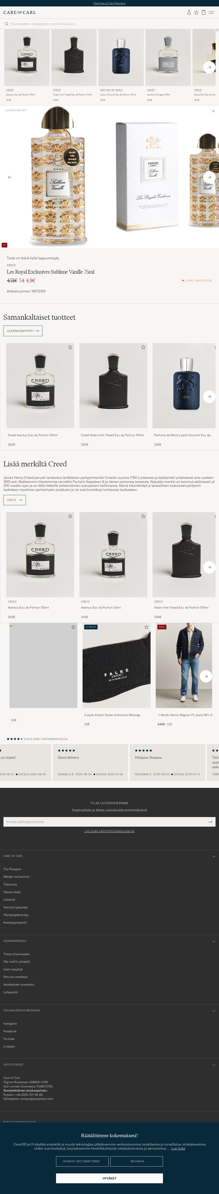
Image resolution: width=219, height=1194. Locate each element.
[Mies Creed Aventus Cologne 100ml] (168, 57)
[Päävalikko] (211, 12)
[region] (109, 762)
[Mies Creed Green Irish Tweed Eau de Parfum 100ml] (74, 57)
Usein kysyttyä (13, 969)
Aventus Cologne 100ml (158, 94)
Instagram (10, 1023)
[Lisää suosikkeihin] (69, 348)
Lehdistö (9, 900)
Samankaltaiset (39, 317)
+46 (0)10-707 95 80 (29, 1095)
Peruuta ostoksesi (15, 977)
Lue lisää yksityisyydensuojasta (109, 831)
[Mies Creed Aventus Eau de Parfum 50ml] (113, 554)
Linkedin (9, 1046)
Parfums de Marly (111, 90)
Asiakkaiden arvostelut (18, 984)
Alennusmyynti (15, 110)
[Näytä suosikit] (196, 12)
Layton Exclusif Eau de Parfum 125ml (118, 94)
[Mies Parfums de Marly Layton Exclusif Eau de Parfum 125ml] (121, 57)
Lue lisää (178, 1148)
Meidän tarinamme (16, 877)
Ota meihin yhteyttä (16, 961)
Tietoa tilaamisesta (16, 954)
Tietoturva (10, 884)
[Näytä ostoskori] (203, 12)
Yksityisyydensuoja (15, 915)
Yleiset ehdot (12, 892)
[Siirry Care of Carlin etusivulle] (19, 12)
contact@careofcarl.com (36, 1099)
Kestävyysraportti (15, 922)
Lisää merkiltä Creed (35, 463)
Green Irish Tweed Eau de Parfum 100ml (72, 94)
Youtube (8, 1039)
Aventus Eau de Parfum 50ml (101, 607)
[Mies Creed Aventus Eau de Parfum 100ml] (27, 57)
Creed (10, 90)
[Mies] (43, 665)
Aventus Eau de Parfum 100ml (20, 94)
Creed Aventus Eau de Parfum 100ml (33, 435)
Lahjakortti (10, 992)
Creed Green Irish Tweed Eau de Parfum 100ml (112, 435)
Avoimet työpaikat (15, 907)
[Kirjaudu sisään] (189, 12)
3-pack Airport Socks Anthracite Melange (112, 715)
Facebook (9, 1031)
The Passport (12, 869)
